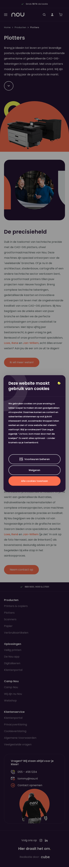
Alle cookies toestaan (34, 480)
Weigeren (34, 470)
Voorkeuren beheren (37, 459)
